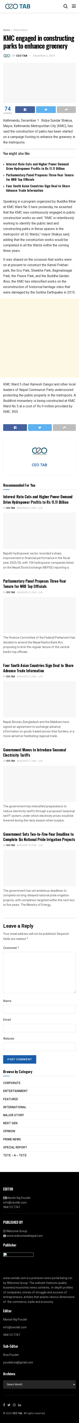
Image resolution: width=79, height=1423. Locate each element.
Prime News (20, 30)
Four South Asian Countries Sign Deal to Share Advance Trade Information (38, 188)
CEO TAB (21, 56)
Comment (11, 948)
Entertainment (15, 1091)
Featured (10, 1099)
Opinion (9, 1131)
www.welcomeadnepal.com (25, 1236)
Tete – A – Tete (15, 1155)
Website (8, 1038)
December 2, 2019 (44, 56)
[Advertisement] (39, 338)
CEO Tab (10, 508)
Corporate (11, 1083)
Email (7, 1020)
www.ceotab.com (14, 1278)
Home (6, 30)
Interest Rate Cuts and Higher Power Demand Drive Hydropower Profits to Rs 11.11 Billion (37, 166)
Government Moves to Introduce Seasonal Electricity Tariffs (34, 752)
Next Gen (10, 1123)
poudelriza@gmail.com (18, 1362)
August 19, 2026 (27, 845)
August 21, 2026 (27, 508)
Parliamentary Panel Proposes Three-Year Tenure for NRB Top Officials (40, 177)
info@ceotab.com (15, 1202)
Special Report (15, 1147)
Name (7, 1001)
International (14, 1107)
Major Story (13, 1115)
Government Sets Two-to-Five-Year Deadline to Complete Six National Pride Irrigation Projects (39, 836)
